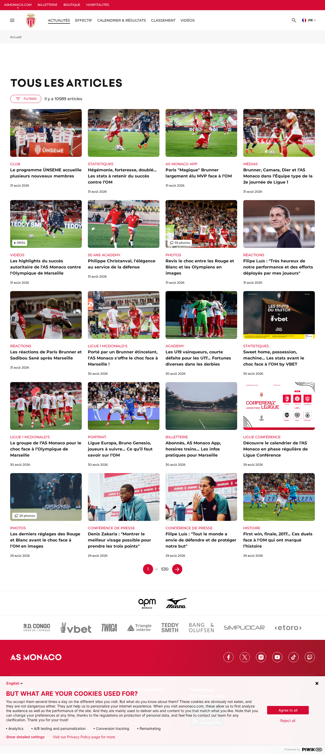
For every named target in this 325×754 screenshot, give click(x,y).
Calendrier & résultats (121, 20)
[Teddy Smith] (170, 627)
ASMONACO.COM (17, 5)
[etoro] (288, 627)
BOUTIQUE (71, 5)
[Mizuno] (176, 603)
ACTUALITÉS (59, 20)
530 (165, 569)
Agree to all (288, 710)
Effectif (83, 20)
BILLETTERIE (47, 5)
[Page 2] (177, 569)
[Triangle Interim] (139, 627)
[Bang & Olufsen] (201, 627)
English (13, 683)
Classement (163, 20)
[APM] (147, 603)
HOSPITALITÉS (97, 5)
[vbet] (75, 627)
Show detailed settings (25, 737)
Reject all (287, 720)
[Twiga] (109, 627)
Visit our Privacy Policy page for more (84, 737)
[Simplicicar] (244, 627)
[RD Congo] (37, 627)
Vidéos (188, 20)
